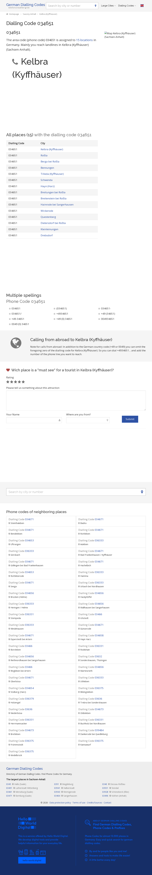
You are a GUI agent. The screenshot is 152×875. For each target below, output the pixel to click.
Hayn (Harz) (48, 186)
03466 (90, 614)
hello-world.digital (32, 860)
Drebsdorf (47, 235)
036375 (91, 688)
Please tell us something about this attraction (32, 387)
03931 (110, 788)
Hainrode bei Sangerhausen (57, 204)
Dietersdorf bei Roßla (53, 223)
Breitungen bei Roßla (53, 192)
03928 (115, 791)
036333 (91, 540)
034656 (21, 593)
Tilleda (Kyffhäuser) (52, 174)
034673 (91, 709)
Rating (10, 377)
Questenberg (48, 217)
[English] (142, 6)
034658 (91, 635)
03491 (22, 788)
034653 (21, 540)
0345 (16, 784)
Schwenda (47, 180)
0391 (63, 784)
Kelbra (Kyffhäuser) (52, 149)
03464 (65, 795)
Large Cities (107, 5)
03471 (18, 795)
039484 (91, 730)
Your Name (12, 414)
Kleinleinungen (49, 229)
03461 (19, 791)
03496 (114, 795)
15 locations (84, 40)
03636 (90, 698)
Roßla (44, 155)
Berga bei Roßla (50, 161)
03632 (90, 656)
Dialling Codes (126, 5)
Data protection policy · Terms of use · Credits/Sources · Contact (80, 802)
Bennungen (47, 167)
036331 (21, 614)
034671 (21, 519)
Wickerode (47, 210)
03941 (64, 788)
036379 (21, 698)
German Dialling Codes (25, 5)
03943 (65, 791)
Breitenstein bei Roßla (53, 198)
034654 (21, 688)
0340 (113, 784)
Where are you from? (78, 414)
